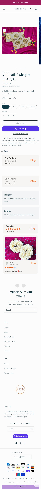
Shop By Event (9, 337)
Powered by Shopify (21, 478)
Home (6, 328)
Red (15, 107)
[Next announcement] (37, 2)
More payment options (20, 133)
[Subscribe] (34, 310)
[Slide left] (16, 68)
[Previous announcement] (4, 2)
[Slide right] (25, 68)
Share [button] (6, 151)
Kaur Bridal (11, 478)
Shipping (4, 86)
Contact (7, 351)
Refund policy (9, 373)
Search (6, 364)
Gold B (32, 107)
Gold (5, 107)
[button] (4, 8)
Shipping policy (33, 482)
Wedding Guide (9, 341)
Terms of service (21, 482)
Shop (6, 332)
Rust (24, 107)
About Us (7, 346)
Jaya (11, 262)
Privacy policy (9, 482)
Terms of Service (10, 368)
